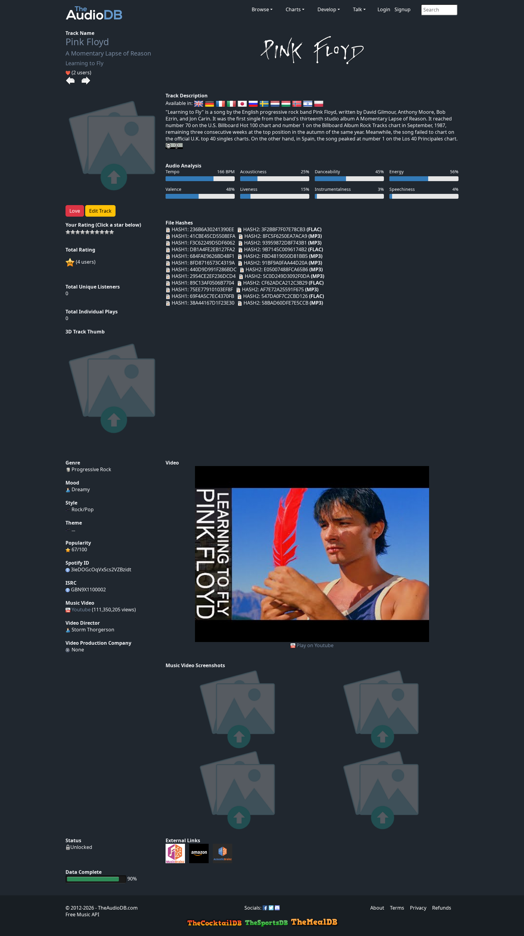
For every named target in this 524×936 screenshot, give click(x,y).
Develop (326, 9)
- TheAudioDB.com (116, 907)
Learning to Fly (84, 63)
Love (74, 211)
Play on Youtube (315, 645)
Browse (260, 9)
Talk (357, 9)
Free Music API (82, 914)
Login (384, 9)
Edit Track (100, 211)
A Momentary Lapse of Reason (108, 53)
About (377, 907)
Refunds (441, 907)
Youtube (81, 609)
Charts (293, 9)
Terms (397, 907)
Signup (403, 9)
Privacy (418, 907)
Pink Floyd (87, 41)
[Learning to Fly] (312, 553)
